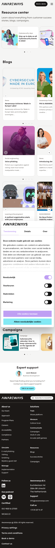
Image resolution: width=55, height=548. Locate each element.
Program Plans (8, 420)
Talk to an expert (27, 388)
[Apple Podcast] (10, 497)
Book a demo (41, 4)
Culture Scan (35, 423)
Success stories (36, 457)
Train (32, 411)
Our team (5, 411)
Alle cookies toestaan (27, 314)
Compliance (6, 435)
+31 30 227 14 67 (36, 510)
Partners (5, 440)
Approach (6, 416)
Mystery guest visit (9, 461)
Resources (34, 448)
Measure (34, 419)
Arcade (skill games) (38, 438)
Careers (5, 425)
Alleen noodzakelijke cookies (27, 322)
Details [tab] (27, 231)
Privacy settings (9, 528)
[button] (50, 39)
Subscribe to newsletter (43, 398)
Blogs (32, 452)
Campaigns (35, 432)
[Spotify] (4, 497)
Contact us (7, 544)
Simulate (5, 448)
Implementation (8, 469)
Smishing (5, 458)
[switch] (48, 286)
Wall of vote (35, 435)
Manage (5, 466)
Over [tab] (45, 231)
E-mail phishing (8, 451)
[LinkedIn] (4, 485)
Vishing (5, 455)
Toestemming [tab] (9, 231)
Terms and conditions (12, 533)
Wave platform (36, 415)
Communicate (36, 428)
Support (5, 473)
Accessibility (6, 430)
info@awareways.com (39, 501)
